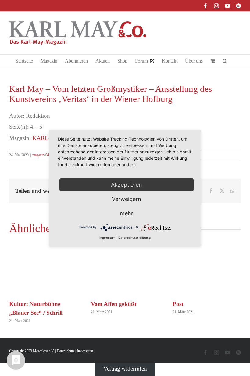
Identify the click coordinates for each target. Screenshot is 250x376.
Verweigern (126, 199)
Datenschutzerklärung (134, 237)
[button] (225, 61)
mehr (126, 213)
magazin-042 (41, 155)
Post (178, 304)
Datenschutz (65, 351)
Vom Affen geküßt (113, 304)
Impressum (85, 351)
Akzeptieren (126, 184)
